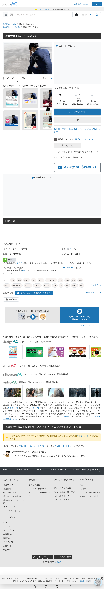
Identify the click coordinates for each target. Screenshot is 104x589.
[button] (81, 4)
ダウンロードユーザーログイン (31, 446)
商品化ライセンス (61, 496)
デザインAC (8, 542)
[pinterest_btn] (45, 557)
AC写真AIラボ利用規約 (89, 496)
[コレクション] (57, 586)
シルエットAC (9, 526)
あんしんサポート (61, 499)
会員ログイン (13, 408)
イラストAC (8, 522)
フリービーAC (9, 530)
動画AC (6, 538)
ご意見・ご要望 (64, 557)
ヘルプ (82, 485)
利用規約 (83, 489)
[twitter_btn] (34, 557)
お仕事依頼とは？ (92, 292)
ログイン (36, 408)
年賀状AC (7, 534)
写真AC (6, 24)
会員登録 (66, 416)
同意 (88, 581)
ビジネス (16, 27)
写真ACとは (8, 485)
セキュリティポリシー (12, 511)
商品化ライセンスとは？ (85, 139)
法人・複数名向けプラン (64, 492)
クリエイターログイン (63, 446)
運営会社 (7, 489)
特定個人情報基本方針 (12, 496)
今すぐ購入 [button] (69, 145)
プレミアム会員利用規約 (89, 492)
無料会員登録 (34, 485)
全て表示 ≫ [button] (96, 285)
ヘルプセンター (83, 436)
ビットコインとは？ (90, 325)
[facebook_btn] (39, 557)
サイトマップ (9, 507)
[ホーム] (34, 586)
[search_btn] (97, 14)
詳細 (82, 581)
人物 (14, 24)
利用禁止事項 (60, 129)
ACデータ (7, 546)
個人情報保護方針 (10, 492)
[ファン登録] (46, 586)
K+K (50, 78)
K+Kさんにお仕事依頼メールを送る (35, 293)
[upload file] (76, 14)
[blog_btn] (50, 557)
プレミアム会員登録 (37, 489)
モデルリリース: (68, 268)
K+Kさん (20, 263)
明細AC (6, 550)
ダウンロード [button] (80, 112)
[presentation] (97, 352)
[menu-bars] (5, 14)
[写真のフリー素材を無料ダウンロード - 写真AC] (9, 4)
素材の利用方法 (75, 129)
